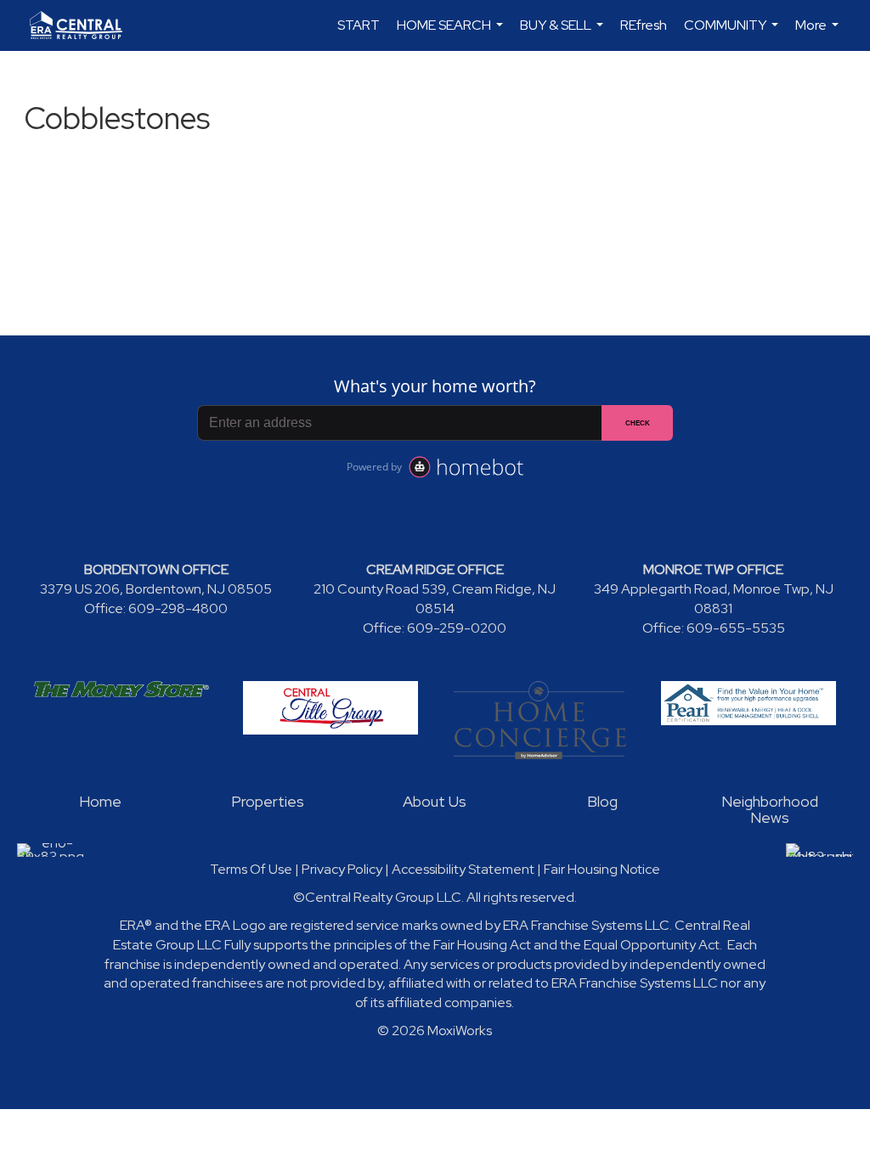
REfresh (643, 25)
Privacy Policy (342, 869)
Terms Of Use (251, 869)
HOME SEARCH (452, 33)
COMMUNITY (733, 33)
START (358, 25)
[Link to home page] (84, 25)
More (819, 33)
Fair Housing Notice (602, 869)
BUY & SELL (563, 33)
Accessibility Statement (463, 869)
